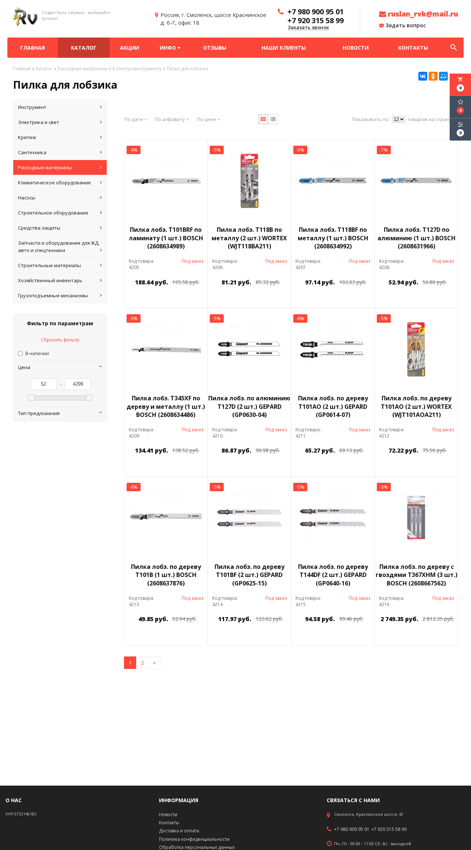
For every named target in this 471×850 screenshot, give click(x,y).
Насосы (26, 197)
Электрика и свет (38, 122)
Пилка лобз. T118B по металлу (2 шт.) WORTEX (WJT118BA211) (249, 238)
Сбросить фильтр (60, 340)
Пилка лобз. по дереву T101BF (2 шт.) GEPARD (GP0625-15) (249, 575)
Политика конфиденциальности (194, 839)
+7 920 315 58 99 (389, 829)
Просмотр (185, 299)
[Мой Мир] (443, 76)
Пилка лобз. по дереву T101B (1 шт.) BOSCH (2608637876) (166, 575)
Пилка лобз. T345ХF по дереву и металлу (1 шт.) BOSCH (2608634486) (166, 406)
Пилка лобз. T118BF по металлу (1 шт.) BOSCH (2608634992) (333, 238)
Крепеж (27, 137)
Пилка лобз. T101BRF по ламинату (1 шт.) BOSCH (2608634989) (166, 238)
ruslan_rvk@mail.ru (422, 14)
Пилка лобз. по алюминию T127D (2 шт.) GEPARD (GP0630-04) (249, 406)
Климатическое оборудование (54, 182)
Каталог (83, 47)
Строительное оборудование (53, 212)
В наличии (37, 353)
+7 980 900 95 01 (351, 829)
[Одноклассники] (433, 76)
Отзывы (214, 47)
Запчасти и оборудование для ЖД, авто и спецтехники (58, 247)
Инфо (168, 47)
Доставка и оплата (179, 831)
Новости (356, 47)
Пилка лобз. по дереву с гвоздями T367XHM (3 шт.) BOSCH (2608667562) (416, 575)
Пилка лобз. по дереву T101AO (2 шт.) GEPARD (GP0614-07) (333, 406)
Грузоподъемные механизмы (53, 295)
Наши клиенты (284, 47)
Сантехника (32, 152)
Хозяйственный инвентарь (50, 280)
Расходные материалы (45, 167)
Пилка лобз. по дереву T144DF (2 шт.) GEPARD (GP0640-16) (333, 575)
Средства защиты (39, 227)
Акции (129, 47)
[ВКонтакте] (422, 76)
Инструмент (32, 107)
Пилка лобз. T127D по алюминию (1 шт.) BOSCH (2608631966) (417, 238)
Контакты (413, 47)
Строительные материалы (49, 265)
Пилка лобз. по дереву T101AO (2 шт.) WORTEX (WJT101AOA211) (416, 406)
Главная (32, 47)
